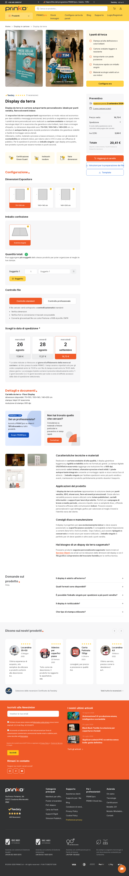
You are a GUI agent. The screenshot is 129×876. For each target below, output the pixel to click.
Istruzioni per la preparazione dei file (106, 165)
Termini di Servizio (56, 743)
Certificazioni (112, 802)
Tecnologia (111, 798)
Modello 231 (112, 807)
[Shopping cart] (115, 9)
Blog (89, 15)
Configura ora (105, 83)
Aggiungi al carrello (106, 158)
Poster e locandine (54, 801)
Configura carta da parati (74, 17)
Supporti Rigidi (52, 814)
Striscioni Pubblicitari (54, 818)
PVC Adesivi (51, 805)
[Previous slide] (38, 2)
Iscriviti (13, 753)
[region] (64, 27)
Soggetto (19, 279)
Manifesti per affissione (54, 797)
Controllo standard (26, 301)
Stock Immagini (54, 17)
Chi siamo (111, 794)
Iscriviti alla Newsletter (21, 707)
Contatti (110, 815)
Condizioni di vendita (74, 807)
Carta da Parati (52, 809)
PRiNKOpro (91, 797)
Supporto (99, 15)
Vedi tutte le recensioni (111, 691)
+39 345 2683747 (15, 2)
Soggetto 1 (14, 271)
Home (7, 26)
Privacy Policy (44, 743)
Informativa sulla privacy (41, 722)
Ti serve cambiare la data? (102, 108)
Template (106, 172)
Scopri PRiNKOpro (18, 435)
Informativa (24, 736)
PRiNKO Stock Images (95, 801)
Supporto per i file (73, 798)
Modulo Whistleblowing (115, 811)
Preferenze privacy (74, 820)
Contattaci (54, 440)
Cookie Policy (72, 815)
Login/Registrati (114, 15)
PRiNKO (41, 15)
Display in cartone (21, 26)
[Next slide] (94, 2)
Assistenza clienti (73, 794)
